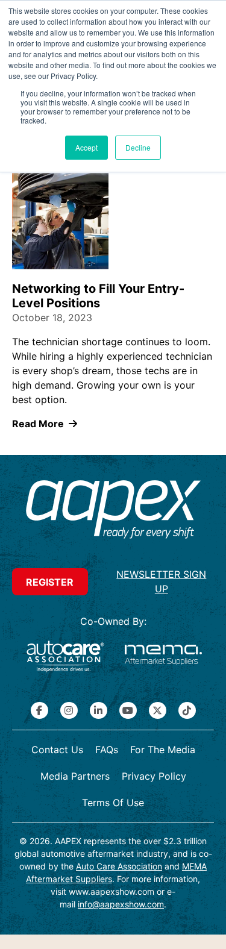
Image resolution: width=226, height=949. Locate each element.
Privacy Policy (154, 776)
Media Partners (75, 776)
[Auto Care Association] (66, 656)
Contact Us (57, 750)
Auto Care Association (119, 866)
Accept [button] (86, 147)
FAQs (106, 750)
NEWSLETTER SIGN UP (161, 581)
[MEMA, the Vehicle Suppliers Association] (163, 657)
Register (50, 581)
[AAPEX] (113, 511)
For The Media (162, 750)
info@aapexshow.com (121, 904)
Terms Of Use (113, 803)
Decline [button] (138, 147)
